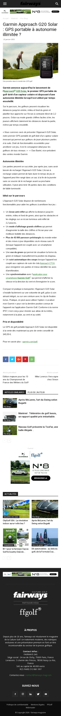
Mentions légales (37, 704)
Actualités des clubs (11, 517)
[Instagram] (23, 694)
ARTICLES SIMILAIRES (14, 392)
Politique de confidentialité (17, 704)
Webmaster (30, 707)
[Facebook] (15, 694)
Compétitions (8, 545)
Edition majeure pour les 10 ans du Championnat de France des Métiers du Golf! (16, 379)
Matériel (14, 18)
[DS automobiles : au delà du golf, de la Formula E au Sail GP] (45, 537)
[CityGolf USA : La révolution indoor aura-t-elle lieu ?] (16, 509)
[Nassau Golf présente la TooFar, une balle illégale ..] (10, 430)
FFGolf (49, 704)
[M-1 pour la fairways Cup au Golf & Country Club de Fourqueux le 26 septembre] (16, 537)
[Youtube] (46, 694)
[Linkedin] (30, 694)
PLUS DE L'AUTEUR (36, 392)
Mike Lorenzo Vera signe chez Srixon (46, 378)
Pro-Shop (24, 18)
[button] (57, 4)
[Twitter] (38, 694)
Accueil (6, 18)
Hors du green (37, 545)
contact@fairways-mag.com (38, 675)
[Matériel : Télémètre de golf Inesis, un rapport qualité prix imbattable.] (10, 416)
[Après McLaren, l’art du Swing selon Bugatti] (10, 403)
